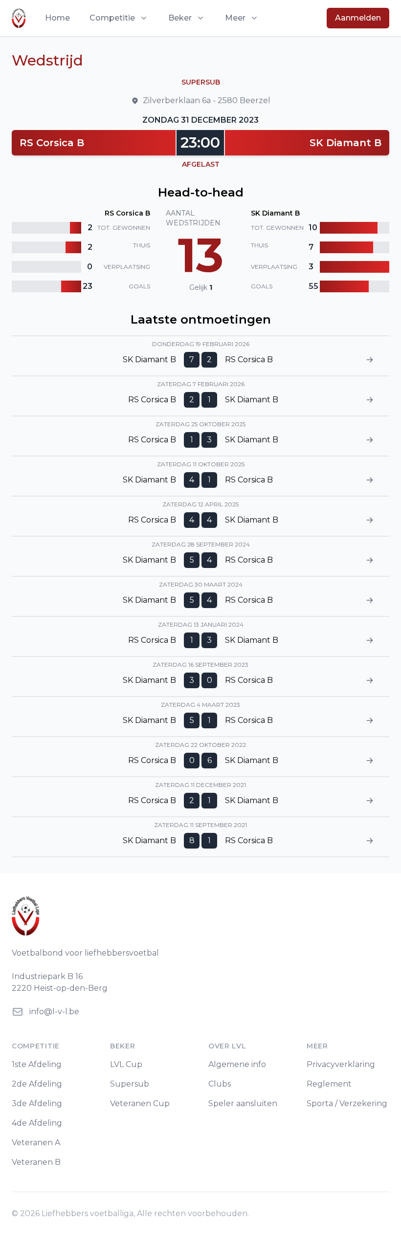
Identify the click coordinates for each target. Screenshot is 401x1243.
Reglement (329, 1084)
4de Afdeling (37, 1123)
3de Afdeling (37, 1103)
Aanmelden (358, 17)
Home (57, 17)
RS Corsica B (52, 143)
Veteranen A (36, 1142)
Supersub (129, 1084)
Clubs (219, 1084)
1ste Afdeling (37, 1064)
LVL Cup (126, 1064)
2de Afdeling (37, 1084)
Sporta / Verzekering (347, 1103)
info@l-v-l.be (54, 1011)
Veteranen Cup (140, 1103)
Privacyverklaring (341, 1064)
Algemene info (237, 1064)
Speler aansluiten (242, 1103)
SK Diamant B (345, 143)
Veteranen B (36, 1162)
